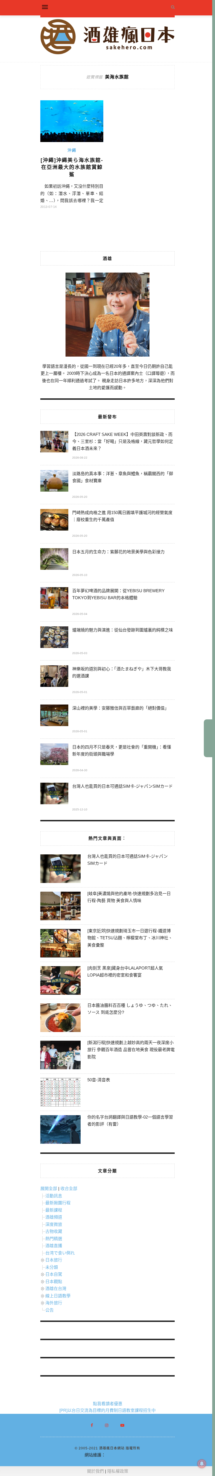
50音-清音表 (98, 1079)
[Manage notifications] (201, 1463)
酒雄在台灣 (55, 1288)
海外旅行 (53, 1302)
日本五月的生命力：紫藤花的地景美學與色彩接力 (118, 551)
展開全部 (48, 1188)
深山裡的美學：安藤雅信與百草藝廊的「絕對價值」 (120, 708)
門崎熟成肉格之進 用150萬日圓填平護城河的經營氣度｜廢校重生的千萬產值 (122, 516)
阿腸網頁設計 (118, 1454)
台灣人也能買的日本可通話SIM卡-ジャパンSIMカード (122, 786)
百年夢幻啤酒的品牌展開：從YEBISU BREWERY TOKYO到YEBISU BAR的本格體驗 (118, 594)
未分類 (51, 1267)
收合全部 (68, 1188)
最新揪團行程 (58, 1202)
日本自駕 (53, 1274)
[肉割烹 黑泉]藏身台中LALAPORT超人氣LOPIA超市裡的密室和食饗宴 (125, 972)
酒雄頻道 (53, 1217)
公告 (49, 1310)
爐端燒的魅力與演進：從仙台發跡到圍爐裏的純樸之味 (122, 629)
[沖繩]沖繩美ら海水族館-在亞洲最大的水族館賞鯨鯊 (72, 167)
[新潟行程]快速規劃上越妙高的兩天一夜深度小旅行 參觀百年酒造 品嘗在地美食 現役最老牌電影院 (131, 1049)
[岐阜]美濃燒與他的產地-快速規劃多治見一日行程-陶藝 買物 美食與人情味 (129, 897)
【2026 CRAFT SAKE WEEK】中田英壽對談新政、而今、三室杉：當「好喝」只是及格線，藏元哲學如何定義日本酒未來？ (122, 441)
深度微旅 (53, 1224)
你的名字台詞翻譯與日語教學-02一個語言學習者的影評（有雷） (130, 1121)
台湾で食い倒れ (60, 1252)
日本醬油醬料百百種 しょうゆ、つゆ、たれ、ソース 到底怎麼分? (129, 1009)
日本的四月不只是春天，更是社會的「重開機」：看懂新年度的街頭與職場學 (121, 750)
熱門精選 (53, 1238)
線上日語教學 (58, 1295)
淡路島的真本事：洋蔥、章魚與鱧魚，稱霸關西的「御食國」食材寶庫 (122, 477)
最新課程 (53, 1210)
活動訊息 (53, 1195)
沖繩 (71, 150)
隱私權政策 (117, 1471)
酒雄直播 (53, 1245)
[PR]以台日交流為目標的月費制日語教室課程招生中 (107, 1410)
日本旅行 (53, 1259)
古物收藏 (53, 1231)
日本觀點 (53, 1281)
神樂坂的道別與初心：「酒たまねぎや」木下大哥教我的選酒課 (121, 672)
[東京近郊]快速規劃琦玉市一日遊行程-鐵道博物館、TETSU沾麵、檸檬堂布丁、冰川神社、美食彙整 (129, 937)
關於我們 (95, 1471)
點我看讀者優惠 (107, 1403)
